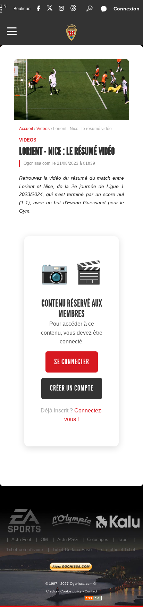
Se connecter (71, 361)
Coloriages (97, 539)
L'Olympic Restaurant (71, 521)
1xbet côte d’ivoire (24, 549)
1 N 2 (3, 9)
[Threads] (73, 9)
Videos (43, 128)
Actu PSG (67, 539)
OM (44, 539)
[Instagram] (61, 8)
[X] (50, 9)
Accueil (26, 128)
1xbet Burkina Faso (72, 549)
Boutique (22, 8)
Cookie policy (71, 591)
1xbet (123, 539)
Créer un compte (71, 388)
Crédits (51, 591)
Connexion (126, 8)
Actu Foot (21, 539)
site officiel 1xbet (118, 549)
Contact (91, 591)
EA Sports (25, 521)
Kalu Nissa (117, 521)
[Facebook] (38, 8)
